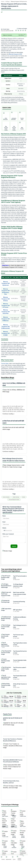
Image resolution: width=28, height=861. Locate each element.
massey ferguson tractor (14, 499)
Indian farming (16, 497)
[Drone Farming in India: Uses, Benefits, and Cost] (13, 791)
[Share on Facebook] (16, 31)
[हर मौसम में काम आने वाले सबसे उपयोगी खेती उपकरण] (14, 434)
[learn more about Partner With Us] (25, 857)
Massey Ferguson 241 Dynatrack (5, 283)
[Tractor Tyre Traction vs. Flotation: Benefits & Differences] (13, 749)
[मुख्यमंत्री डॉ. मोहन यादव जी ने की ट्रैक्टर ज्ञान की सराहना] (13, 728)
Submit (14, 546)
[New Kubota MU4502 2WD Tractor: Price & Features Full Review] (13, 770)
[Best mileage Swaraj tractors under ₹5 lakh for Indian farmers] (14, 471)
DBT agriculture (17, 609)
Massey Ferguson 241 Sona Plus (5, 311)
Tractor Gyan (4, 363)
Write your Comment (8, 534)
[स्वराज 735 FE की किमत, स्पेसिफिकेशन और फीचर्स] (14, 396)
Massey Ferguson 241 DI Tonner (5, 305)
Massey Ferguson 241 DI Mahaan (5, 318)
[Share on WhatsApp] (23, 31)
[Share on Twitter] (21, 31)
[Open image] (14, 19)
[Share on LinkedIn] (19, 31)
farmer (23, 497)
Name (4, 516)
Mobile (4, 528)
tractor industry (6, 497)
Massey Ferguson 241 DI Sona (5, 299)
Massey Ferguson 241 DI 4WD (5, 333)
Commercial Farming (19, 601)
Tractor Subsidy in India (19, 660)
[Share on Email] (26, 31)
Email (3, 522)
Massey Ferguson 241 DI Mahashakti (5, 326)
